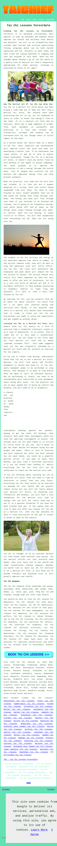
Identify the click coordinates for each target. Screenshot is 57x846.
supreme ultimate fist (17, 343)
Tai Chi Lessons (42, 698)
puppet (50, 184)
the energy (20, 196)
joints (14, 154)
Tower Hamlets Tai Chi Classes (20, 749)
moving (49, 204)
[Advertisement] (34, 410)
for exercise (46, 568)
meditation (23, 332)
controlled (28, 379)
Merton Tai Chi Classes (17, 709)
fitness (7, 48)
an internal (38, 554)
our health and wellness (26, 40)
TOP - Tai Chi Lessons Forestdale (21, 759)
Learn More (39, 829)
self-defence (10, 163)
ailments (16, 177)
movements (8, 365)
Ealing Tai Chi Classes (26, 721)
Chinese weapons (34, 565)
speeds (20, 385)
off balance (40, 433)
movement (23, 127)
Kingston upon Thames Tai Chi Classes (24, 726)
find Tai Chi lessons (22, 662)
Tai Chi (39, 59)
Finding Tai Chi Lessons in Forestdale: (29, 31)
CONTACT (41, 19)
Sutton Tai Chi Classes (17, 732)
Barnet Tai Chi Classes (26, 712)
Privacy (51, 789)
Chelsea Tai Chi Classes (18, 743)
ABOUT (34, 19)
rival (27, 269)
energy (29, 168)
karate (44, 439)
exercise (8, 124)
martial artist (11, 459)
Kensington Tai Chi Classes (19, 701)
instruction (24, 515)
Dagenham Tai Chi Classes (33, 752)
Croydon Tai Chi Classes (18, 718)
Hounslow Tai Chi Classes (38, 741)
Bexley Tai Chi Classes (26, 735)
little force (14, 445)
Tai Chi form (29, 467)
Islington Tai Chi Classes (38, 706)
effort (21, 216)
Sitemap (6, 789)
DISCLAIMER (50, 19)
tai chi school (18, 465)
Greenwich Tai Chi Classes (36, 715)
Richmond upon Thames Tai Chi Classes (32, 746)
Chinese (36, 113)
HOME (22, 19)
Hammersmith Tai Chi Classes (29, 704)
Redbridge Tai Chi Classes (36, 724)
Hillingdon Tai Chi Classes (17, 755)
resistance (38, 280)
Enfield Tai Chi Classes (38, 729)
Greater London (19, 698)
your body (29, 182)
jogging (45, 54)
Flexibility (9, 133)
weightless (48, 216)
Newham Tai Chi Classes (30, 738)
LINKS (28, 19)
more (30, 693)
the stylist (10, 263)
